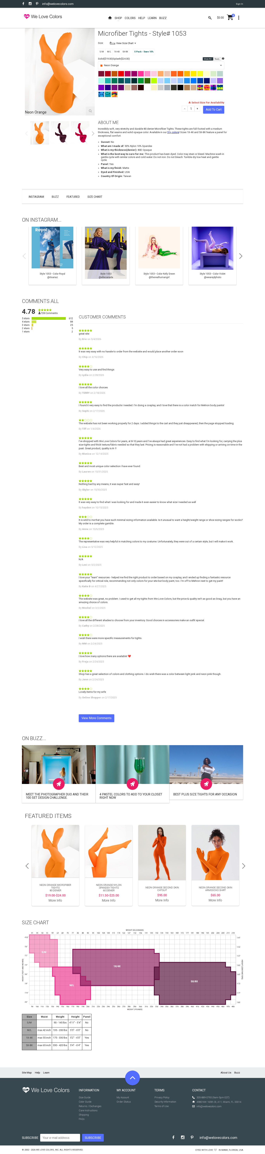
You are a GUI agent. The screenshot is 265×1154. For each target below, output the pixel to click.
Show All (208, 59)
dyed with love (204, 1150)
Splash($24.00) (121, 58)
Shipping (84, 1114)
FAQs (82, 1119)
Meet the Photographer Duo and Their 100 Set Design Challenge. (57, 796)
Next (93, 133)
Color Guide (85, 1101)
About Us (226, 1072)
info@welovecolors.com (58, 4)
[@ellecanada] (106, 256)
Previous (26, 133)
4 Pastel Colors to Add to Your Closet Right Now (131, 796)
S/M (102, 51)
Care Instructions (88, 1110)
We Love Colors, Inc (47, 1150)
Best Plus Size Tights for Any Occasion (205, 794)
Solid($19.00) (105, 58)
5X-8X (125, 51)
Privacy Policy (161, 1097)
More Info (55, 900)
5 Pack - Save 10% (143, 51)
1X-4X (117, 51)
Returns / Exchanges (90, 1106)
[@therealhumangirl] (159, 256)
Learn (46, 1072)
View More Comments (96, 718)
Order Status (124, 1101)
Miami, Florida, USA (232, 1150)
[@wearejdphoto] (212, 256)
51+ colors (173, 132)
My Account (123, 1097)
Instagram (36, 196)
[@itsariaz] (52, 256)
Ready (217, 59)
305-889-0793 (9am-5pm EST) (213, 1097)
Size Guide (84, 1097)
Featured (73, 196)
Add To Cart (214, 109)
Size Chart (94, 196)
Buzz (55, 196)
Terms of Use (161, 1106)
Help (37, 1072)
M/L (109, 51)
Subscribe (30, 1138)
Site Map (27, 1072)
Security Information (165, 1101)
